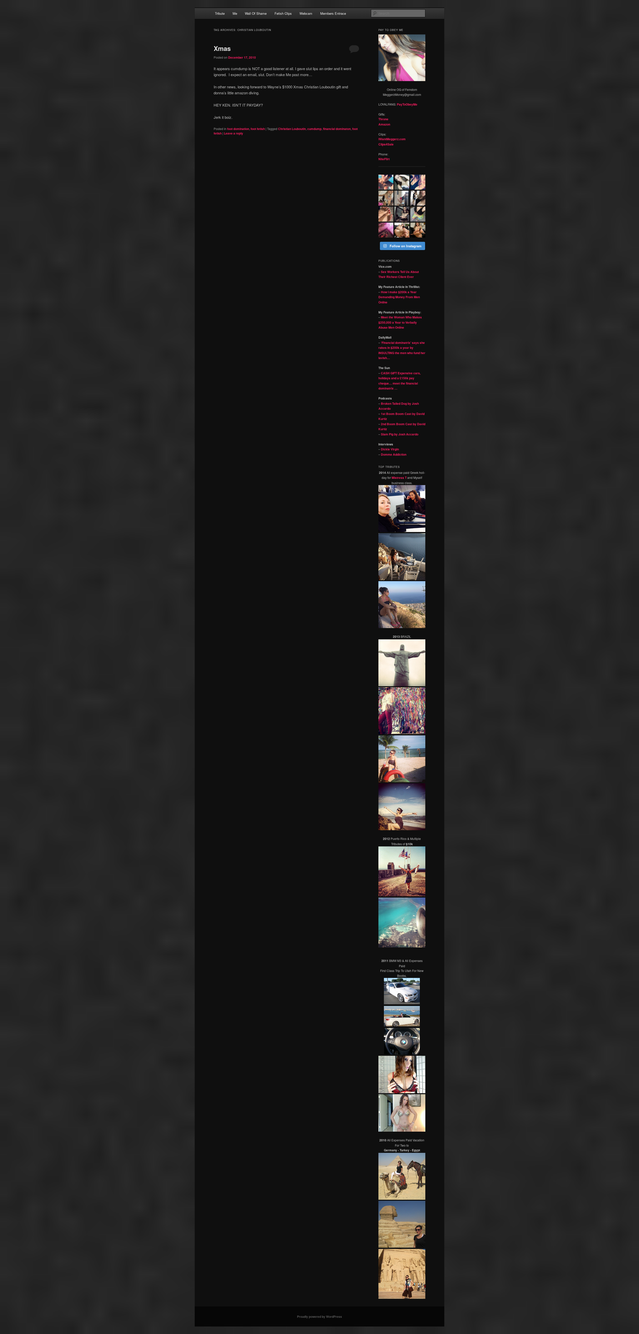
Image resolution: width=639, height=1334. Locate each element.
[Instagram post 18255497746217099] (385, 214)
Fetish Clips (283, 13)
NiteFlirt (384, 159)
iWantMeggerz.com (392, 139)
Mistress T (399, 477)
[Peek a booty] (385, 230)
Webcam (306, 13)
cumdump (314, 129)
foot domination (238, 129)
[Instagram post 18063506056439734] (401, 230)
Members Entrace (333, 13)
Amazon (384, 124)
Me (235, 13)
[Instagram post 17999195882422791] (417, 182)
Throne (383, 119)
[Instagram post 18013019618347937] (385, 182)
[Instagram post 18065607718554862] (401, 198)
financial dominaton (337, 129)
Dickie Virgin (390, 449)
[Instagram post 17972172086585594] (417, 214)
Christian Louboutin (292, 129)
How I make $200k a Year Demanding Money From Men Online (399, 297)
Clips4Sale (386, 144)
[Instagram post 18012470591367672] (417, 198)
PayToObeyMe (407, 104)
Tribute (220, 13)
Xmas (222, 48)
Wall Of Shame (256, 13)
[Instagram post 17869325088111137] (385, 198)
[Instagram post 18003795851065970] (417, 230)
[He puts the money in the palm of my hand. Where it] (401, 214)
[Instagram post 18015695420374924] (401, 182)
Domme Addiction (393, 454)
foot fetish (258, 129)
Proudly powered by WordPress (319, 1316)
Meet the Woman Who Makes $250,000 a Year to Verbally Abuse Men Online (400, 322)
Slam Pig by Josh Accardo (399, 434)
